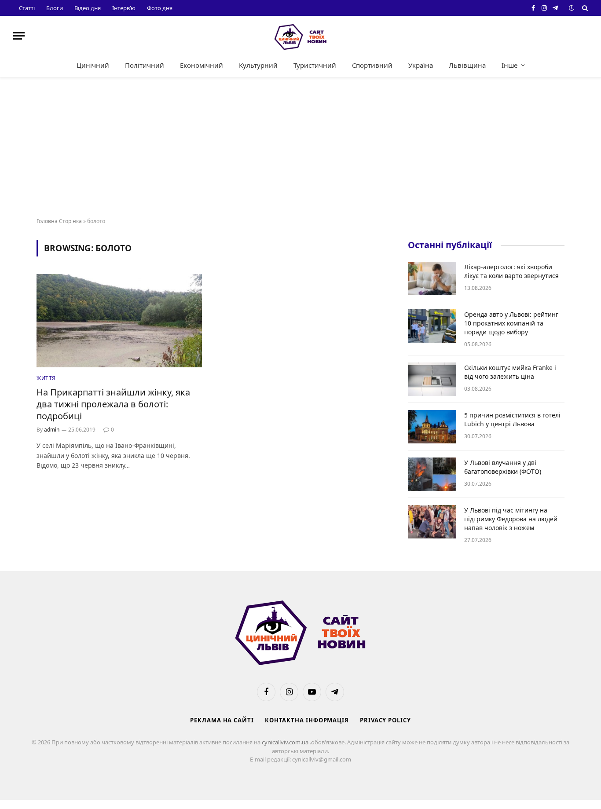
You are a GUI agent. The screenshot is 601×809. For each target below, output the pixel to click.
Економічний (201, 65)
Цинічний (93, 65)
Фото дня (159, 8)
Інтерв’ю (124, 8)
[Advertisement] (300, 147)
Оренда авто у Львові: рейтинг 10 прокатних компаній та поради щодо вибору (511, 323)
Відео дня (87, 8)
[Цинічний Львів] (300, 36)
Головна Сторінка (59, 221)
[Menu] (19, 36)
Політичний (144, 65)
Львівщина (467, 65)
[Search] (584, 8)
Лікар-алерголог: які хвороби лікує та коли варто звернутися (511, 271)
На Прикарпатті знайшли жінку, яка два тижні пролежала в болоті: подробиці (113, 404)
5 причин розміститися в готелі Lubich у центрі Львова (512, 419)
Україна (420, 65)
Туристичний (314, 65)
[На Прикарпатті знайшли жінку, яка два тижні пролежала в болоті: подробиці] (119, 320)
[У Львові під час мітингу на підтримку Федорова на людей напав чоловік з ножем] (432, 521)
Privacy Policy (385, 720)
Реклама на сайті (222, 720)
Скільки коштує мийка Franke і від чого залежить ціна (510, 372)
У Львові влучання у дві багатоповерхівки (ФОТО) (502, 467)
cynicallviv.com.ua (286, 742)
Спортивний (372, 65)
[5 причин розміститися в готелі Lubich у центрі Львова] (432, 426)
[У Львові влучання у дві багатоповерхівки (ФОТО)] (432, 474)
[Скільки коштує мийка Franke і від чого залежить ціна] (432, 379)
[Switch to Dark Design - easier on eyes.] (571, 8)
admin (51, 429)
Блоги (54, 8)
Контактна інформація (307, 720)
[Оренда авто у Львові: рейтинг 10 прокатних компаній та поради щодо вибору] (432, 326)
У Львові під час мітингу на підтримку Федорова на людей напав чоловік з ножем (510, 519)
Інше (509, 65)
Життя (46, 378)
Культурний (258, 65)
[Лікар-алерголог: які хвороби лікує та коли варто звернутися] (432, 278)
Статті (27, 8)
